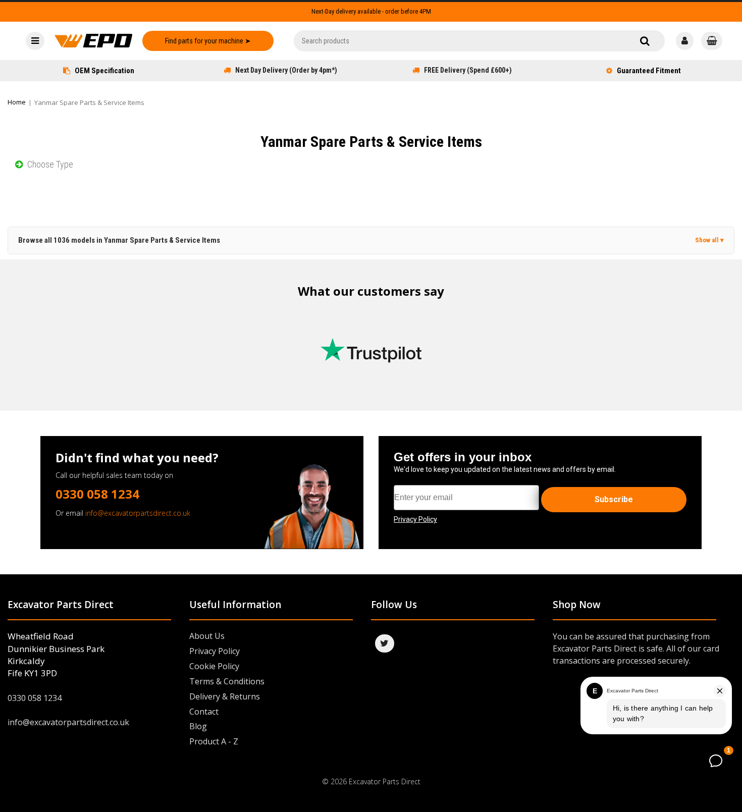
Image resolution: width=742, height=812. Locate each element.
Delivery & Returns (224, 696)
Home (17, 101)
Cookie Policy (214, 666)
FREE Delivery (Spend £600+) (468, 70)
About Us (207, 635)
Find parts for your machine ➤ (208, 41)
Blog (198, 726)
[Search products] (644, 40)
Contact (204, 711)
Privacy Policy (214, 651)
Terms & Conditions (226, 681)
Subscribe (614, 499)
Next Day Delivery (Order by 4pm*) (286, 70)
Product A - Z (213, 741)
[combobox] (479, 40)
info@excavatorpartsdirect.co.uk (137, 513)
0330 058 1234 (97, 493)
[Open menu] (35, 41)
